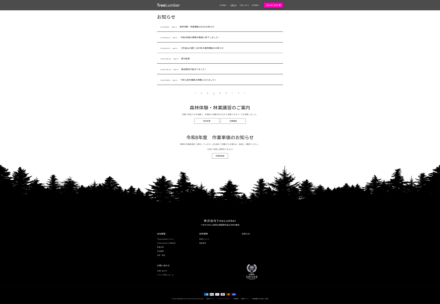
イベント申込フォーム (165, 275)
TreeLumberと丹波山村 (166, 243)
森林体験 (206, 121)
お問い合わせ (162, 271)
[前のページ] (195, 93)
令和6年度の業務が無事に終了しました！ (200, 37)
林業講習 (233, 121)
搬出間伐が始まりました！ (194, 69)
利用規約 (236, 299)
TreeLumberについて (165, 239)
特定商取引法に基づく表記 (260, 299)
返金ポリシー (210, 299)
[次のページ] (244, 93)
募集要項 (202, 243)
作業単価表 (220, 156)
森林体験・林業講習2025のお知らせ (197, 26)
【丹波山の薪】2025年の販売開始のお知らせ (202, 48)
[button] (223, 5)
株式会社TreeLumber (184, 299)
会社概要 (160, 251)
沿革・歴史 (161, 255)
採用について (204, 239)
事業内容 (160, 247)
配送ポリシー (245, 299)
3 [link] (213, 93)
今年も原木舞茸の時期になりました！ (198, 80)
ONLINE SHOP (272, 5)
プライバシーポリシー (224, 299)
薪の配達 (185, 58)
